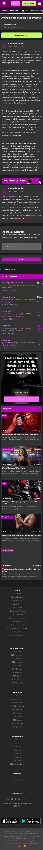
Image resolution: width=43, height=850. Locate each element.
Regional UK (14, 648)
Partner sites (17, 773)
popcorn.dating (17, 780)
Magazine (14, 10)
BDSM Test (17, 750)
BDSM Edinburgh (17, 669)
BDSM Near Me (17, 761)
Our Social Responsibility (17, 635)
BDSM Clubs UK (17, 679)
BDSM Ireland (17, 672)
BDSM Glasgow (17, 665)
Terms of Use (17, 600)
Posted (15, 47)
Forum (4, 10)
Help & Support (17, 593)
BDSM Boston (17, 709)
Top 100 (24, 10)
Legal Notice (17, 604)
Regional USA (17, 692)
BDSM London (17, 651)
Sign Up (21, 399)
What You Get (11, 628)
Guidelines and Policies (17, 611)
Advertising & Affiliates (17, 632)
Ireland (22, 648)
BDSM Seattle (17, 720)
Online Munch (18, 27)
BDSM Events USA (17, 727)
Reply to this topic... (13, 247)
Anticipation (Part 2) (8, 311)
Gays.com (17, 777)
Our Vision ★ (23, 628)
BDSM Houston (17, 713)
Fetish (17, 743)
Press (17, 639)
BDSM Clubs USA (17, 723)
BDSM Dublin (17, 676)
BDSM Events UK (17, 683)
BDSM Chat (17, 754)
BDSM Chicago (17, 716)
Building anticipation (8, 297)
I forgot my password (17, 625)
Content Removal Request (17, 618)
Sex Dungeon (17, 747)
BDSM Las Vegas (17, 702)
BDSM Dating (17, 757)
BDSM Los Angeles (17, 699)
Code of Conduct (17, 614)
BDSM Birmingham (17, 655)
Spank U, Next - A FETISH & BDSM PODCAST (17, 803)
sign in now (13, 237)
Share (22, 259)
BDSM (17, 740)
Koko (17, 784)
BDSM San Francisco (17, 706)
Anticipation (5, 326)
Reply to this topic (21, 35)
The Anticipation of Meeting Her (12, 283)
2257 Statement (17, 621)
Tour (12, 597)
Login (15, 3)
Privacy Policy (17, 607)
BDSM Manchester (17, 658)
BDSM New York (17, 696)
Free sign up (29, 3)
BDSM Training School (17, 764)
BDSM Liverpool (17, 662)
